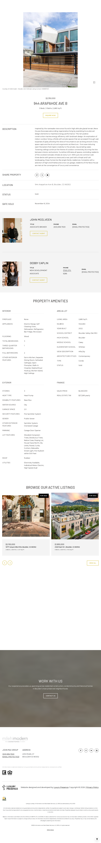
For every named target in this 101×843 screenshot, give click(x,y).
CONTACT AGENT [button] (38, 233)
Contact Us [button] (50, 696)
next (15, 82)
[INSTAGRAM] (86, 750)
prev (9, 82)
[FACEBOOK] (81, 750)
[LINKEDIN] (91, 750)
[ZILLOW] (97, 750)
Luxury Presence (61, 787)
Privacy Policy (92, 787)
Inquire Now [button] (50, 115)
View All (92, 563)
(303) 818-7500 (59, 227)
